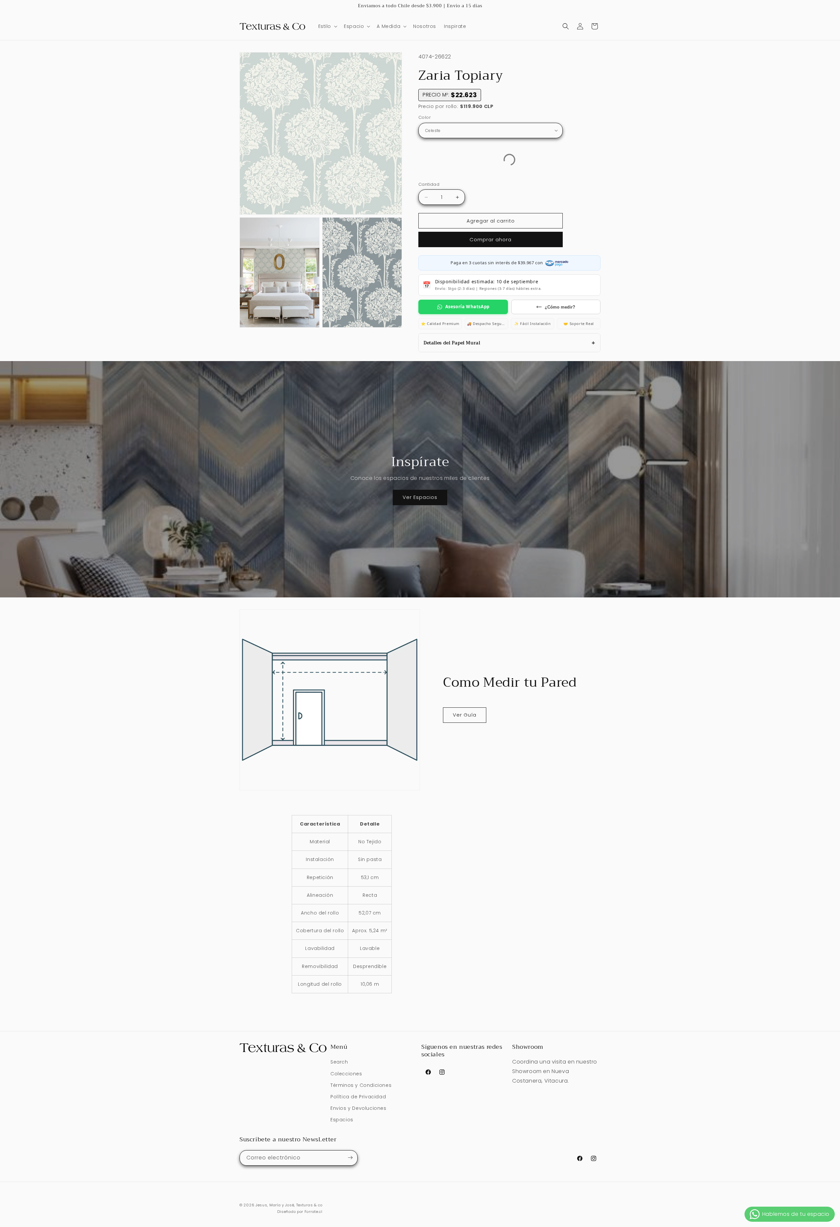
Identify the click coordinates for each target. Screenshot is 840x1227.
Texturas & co (309, 1205)
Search (339, 1062)
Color (424, 117)
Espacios (341, 1120)
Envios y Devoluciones (358, 1108)
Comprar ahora (491, 239)
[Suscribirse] (350, 1157)
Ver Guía (464, 714)
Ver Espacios (420, 497)
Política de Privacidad (358, 1096)
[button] (327, 26)
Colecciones (346, 1073)
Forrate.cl (313, 1212)
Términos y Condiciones (360, 1085)
